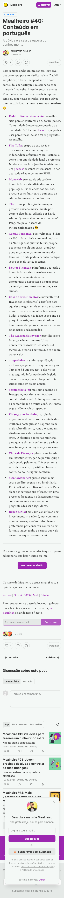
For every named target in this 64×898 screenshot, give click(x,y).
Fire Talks (15, 145)
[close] (54, 802)
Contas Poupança (20, 234)
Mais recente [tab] (19, 724)
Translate (10, 14)
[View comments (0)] (18, 62)
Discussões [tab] (36, 724)
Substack (17, 890)
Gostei (18, 595)
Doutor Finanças (20, 267)
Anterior (13, 657)
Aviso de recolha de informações (37, 866)
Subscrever (44, 4)
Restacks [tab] (27, 681)
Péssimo (46, 595)
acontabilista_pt (19, 390)
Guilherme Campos (21, 51)
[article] (32, 742)
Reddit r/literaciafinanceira (27, 116)
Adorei (7, 595)
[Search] (57, 724)
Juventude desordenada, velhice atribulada (21, 774)
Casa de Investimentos (23, 297)
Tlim (12, 204)
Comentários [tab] (12, 681)
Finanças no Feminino (23, 414)
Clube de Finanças (21, 453)
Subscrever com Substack (34, 851)
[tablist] (18, 681)
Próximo (50, 657)
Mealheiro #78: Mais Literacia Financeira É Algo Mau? (22, 797)
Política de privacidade (33, 869)
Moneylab (15, 179)
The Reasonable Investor (25, 336)
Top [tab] (7, 724)
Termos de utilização (19, 863)
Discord (42, 130)
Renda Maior (17, 512)
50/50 (27, 595)
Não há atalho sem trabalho (19, 742)
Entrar (57, 4)
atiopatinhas (17, 360)
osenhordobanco (19, 478)
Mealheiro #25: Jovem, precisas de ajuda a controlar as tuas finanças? (23, 764)
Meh (36, 595)
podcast (19, 169)
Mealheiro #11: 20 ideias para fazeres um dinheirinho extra (23, 736)
